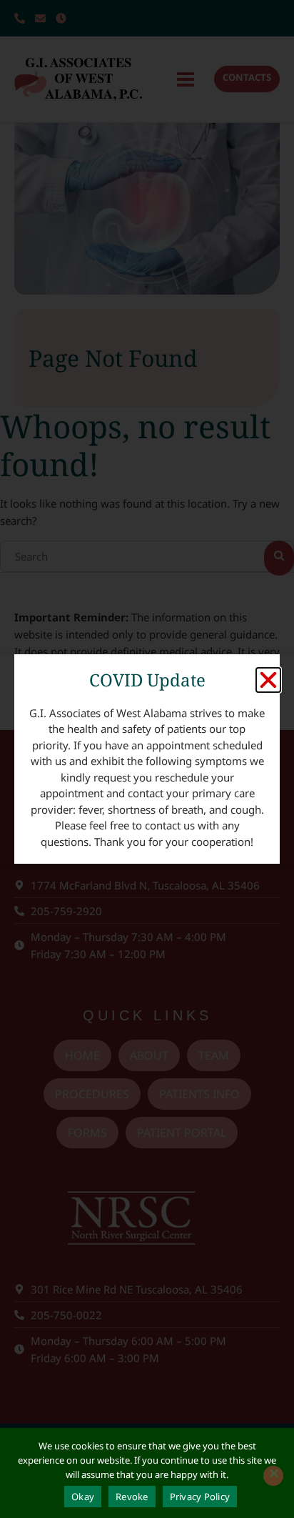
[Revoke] (273, 1476)
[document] (147, 759)
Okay (82, 1496)
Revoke (132, 1496)
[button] (268, 680)
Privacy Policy (200, 1496)
